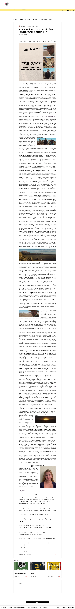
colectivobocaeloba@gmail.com (60, 10)
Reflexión (35, 19)
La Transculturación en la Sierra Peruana (54, 572)
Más (50, 19)
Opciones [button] (58, 607)
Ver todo (60, 560)
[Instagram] (73, 10)
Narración (21, 19)
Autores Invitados (43, 19)
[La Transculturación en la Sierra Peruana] (54, 566)
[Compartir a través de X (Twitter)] (21, 551)
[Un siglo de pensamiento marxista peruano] (37, 566)
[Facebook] (70, 10)
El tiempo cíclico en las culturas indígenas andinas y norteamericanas (20, 573)
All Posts (15, 19)
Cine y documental (27, 547)
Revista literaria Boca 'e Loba (18, 4)
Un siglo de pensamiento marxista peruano (36, 573)
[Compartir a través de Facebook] (19, 551)
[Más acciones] (55, 26)
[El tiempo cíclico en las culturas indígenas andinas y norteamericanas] (21, 566)
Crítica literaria (28, 19)
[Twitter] (71, 10)
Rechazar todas (64, 607)
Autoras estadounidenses (35, 547)
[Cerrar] (73, 607)
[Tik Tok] (67, 10)
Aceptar (70, 607)
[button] (60, 19)
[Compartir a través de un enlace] (26, 551)
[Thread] (68, 10)
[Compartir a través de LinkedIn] (24, 551)
